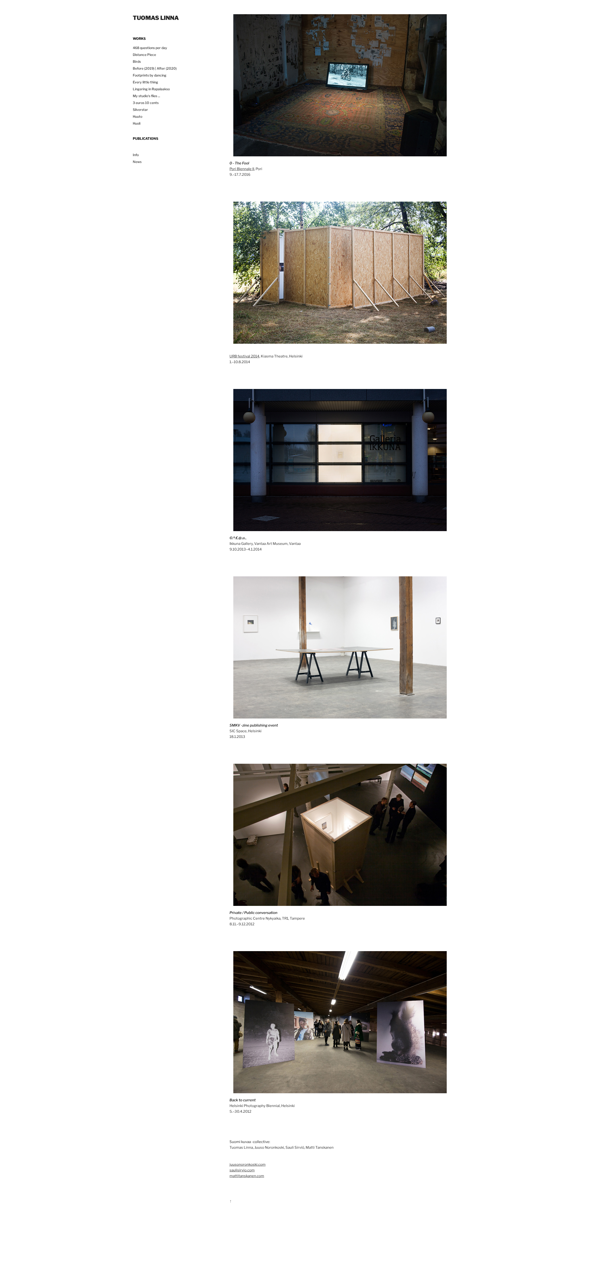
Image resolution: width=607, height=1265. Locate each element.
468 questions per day (150, 47)
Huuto (137, 116)
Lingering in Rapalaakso (151, 88)
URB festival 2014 (244, 355)
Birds (137, 61)
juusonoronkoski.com (248, 1164)
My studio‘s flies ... (146, 95)
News (137, 161)
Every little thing (145, 82)
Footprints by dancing (149, 75)
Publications (145, 138)
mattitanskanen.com (247, 1175)
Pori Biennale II (242, 168)
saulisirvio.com (242, 1169)
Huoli (136, 123)
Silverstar (140, 109)
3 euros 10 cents (146, 102)
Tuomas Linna (156, 17)
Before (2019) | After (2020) (155, 68)
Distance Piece (144, 54)
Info (136, 154)
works (139, 38)
